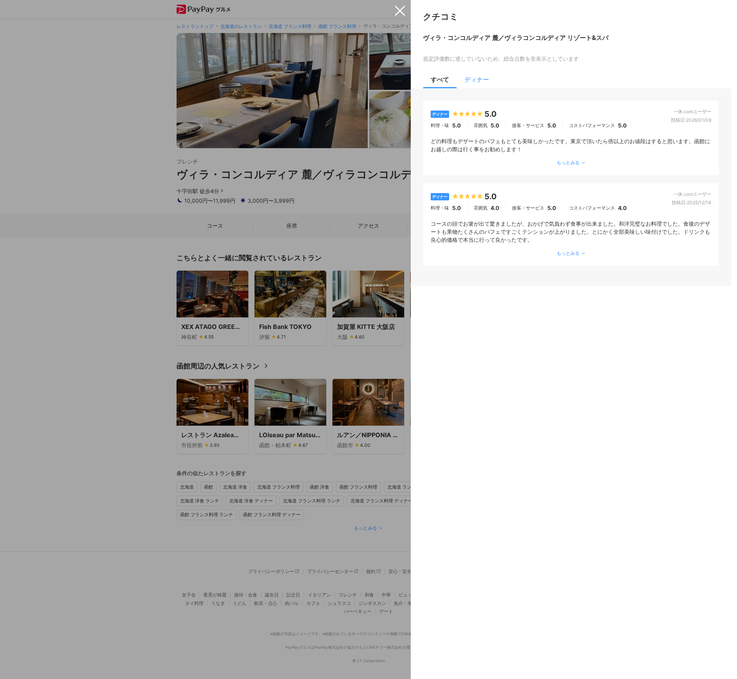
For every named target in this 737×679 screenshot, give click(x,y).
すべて (440, 79)
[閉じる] (400, 10)
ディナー (476, 79)
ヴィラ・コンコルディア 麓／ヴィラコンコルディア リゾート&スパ (515, 37)
